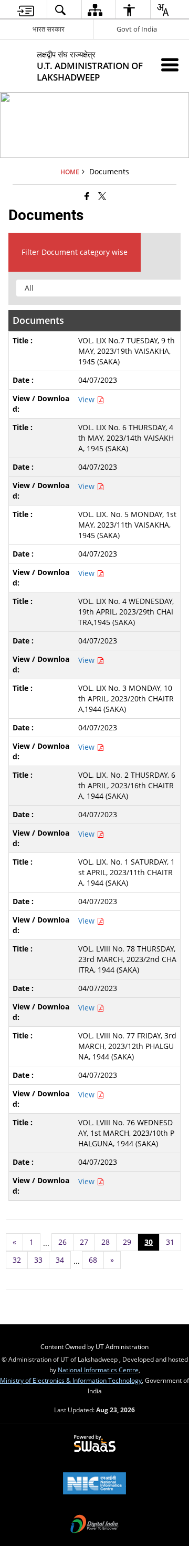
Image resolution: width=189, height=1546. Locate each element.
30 (148, 1242)
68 (93, 1260)
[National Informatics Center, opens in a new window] (94, 1484)
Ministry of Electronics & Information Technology (71, 1380)
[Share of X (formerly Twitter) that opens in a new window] (102, 196)
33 (38, 1260)
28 (105, 1242)
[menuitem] (26, 9)
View (87, 399)
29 (127, 1242)
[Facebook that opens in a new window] (86, 196)
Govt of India (137, 29)
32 (17, 1260)
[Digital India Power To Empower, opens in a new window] (94, 1524)
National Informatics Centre (98, 1369)
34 (60, 1260)
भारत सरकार (49, 29)
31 (170, 1242)
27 (84, 1242)
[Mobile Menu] (170, 64)
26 (62, 1242)
